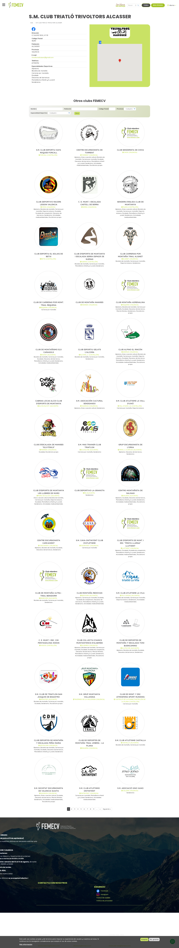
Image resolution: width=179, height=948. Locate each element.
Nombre (33, 109)
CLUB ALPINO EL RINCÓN (130, 349)
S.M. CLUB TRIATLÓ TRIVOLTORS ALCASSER (49, 22)
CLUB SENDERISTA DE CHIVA (130, 150)
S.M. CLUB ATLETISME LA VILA (130, 593)
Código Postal (104, 109)
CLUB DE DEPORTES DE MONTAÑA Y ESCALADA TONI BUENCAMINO (130, 643)
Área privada (158, 5)
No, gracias (154, 939)
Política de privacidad (104, 901)
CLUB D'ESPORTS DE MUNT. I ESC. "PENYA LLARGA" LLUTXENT (130, 543)
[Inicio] (20, 5)
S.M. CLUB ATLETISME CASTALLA (130, 740)
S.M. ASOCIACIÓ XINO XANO (130, 788)
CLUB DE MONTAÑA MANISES (89, 302)
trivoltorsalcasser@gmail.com (43, 57)
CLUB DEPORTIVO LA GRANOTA (90, 490)
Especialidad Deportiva (39, 113)
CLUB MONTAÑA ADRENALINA (130, 302)
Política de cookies (103, 898)
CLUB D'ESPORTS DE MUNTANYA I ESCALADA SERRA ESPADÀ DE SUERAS (89, 256)
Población (67, 109)
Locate (100, 42)
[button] (120, 60)
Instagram (104, 894)
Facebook (104, 891)
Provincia (120, 109)
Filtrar (77, 113)
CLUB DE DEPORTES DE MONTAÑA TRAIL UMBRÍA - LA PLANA (89, 743)
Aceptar (144, 939)
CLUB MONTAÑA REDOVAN (89, 593)
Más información (25, 944)
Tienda (146, 5)
